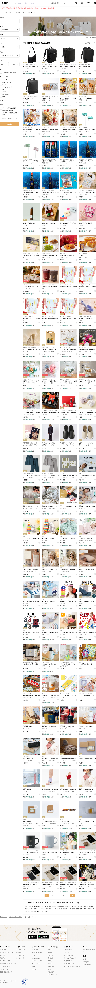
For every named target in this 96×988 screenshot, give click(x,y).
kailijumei (35, 950)
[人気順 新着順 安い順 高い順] (90, 43)
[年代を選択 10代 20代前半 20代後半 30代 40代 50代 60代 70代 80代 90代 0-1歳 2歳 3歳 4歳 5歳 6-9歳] (10, 47)
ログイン (67, 3)
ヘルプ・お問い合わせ (89, 950)
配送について (68, 961)
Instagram (86, 962)
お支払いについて (69, 955)
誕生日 (50, 950)
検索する (9, 124)
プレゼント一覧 (20, 950)
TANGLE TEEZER (37, 952)
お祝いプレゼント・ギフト (15, 12)
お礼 (49, 969)
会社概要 (2, 955)
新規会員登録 (55, 3)
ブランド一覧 (20, 955)
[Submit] (16, 3)
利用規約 (2, 958)
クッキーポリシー (5, 966)
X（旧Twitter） (87, 964)
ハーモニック (36, 963)
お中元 (50, 961)
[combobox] (30, 3)
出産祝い (50, 955)
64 (66, 896)
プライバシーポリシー (6, 961)
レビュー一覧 (4, 969)
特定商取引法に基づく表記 (8, 963)
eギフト (66, 952)
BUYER (34, 969)
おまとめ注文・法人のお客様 (72, 967)
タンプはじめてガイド (6, 952)
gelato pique (36, 958)
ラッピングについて (70, 958)
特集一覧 (18, 952)
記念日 (50, 963)
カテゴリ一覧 (20, 958)
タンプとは (3, 950)
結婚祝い (50, 952)
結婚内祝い (51, 972)
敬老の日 (50, 958)
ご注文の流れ (68, 950)
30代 (29, 12)
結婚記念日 (51, 966)
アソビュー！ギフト (38, 961)
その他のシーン (52, 975)
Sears (33, 955)
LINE (84, 959)
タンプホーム (3, 12)
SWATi (34, 966)
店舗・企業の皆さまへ (6, 972)
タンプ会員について (70, 963)
